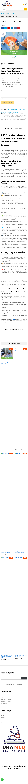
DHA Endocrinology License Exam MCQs (21, 656)
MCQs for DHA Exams (14, 119)
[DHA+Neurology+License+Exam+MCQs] (5, 28)
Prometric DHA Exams (16, 120)
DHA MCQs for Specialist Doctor (18, 109)
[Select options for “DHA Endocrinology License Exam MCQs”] (19, 653)
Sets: (2, 90)
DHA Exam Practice (9, 115)
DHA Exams (11, 116)
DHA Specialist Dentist (6, 701)
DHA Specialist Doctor (6, 699)
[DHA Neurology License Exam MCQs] (2, 28)
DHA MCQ (8, 109)
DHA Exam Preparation (19, 115)
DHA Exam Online (15, 113)
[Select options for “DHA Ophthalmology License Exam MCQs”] (19, 549)
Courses (2, 719)
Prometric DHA (7, 120)
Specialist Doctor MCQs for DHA (12, 112)
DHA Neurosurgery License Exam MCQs (7, 363)
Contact (2, 722)
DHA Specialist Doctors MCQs (7, 110)
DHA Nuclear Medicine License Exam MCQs (6, 552)
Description (8, 128)
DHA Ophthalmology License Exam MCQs (19, 552)
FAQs (2, 720)
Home (2, 715)
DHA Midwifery (4, 703)
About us (3, 717)
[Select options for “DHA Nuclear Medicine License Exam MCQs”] (6, 549)
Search (25, 9)
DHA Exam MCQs (7, 113)
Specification (19, 128)
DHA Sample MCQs (5, 119)
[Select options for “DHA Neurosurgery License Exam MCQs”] (6, 360)
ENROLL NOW (7, 102)
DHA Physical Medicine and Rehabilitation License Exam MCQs (7, 656)
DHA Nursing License (5, 695)
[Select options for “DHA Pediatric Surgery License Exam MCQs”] (19, 445)
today (14, 319)
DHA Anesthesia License (6, 697)
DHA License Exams (18, 116)
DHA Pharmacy (4, 705)
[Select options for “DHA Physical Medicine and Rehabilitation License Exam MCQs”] (6, 653)
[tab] (8, 129)
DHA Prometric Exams (10, 118)
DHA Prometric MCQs (20, 118)
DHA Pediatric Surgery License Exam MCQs (19, 447)
